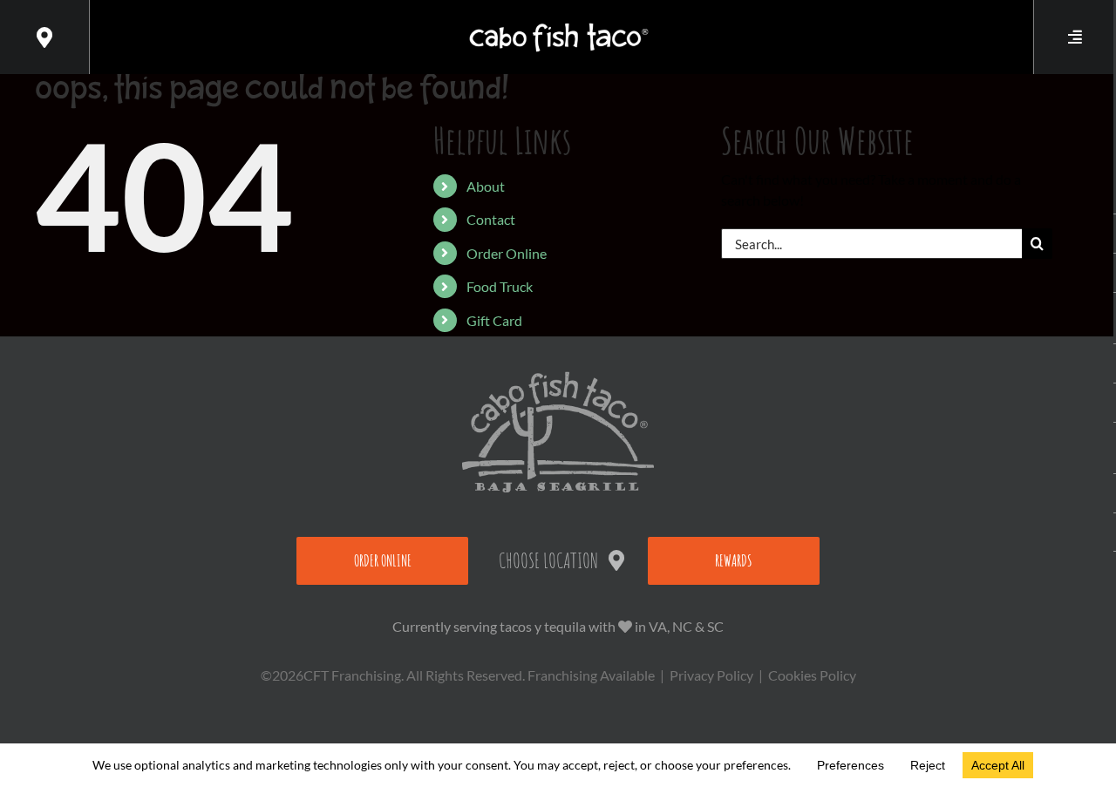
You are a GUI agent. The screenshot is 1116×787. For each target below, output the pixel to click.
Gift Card (494, 320)
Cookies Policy (812, 675)
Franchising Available (591, 675)
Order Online (506, 253)
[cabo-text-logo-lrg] (558, 23)
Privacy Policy (711, 675)
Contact (490, 219)
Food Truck (499, 286)
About (485, 186)
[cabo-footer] (558, 378)
